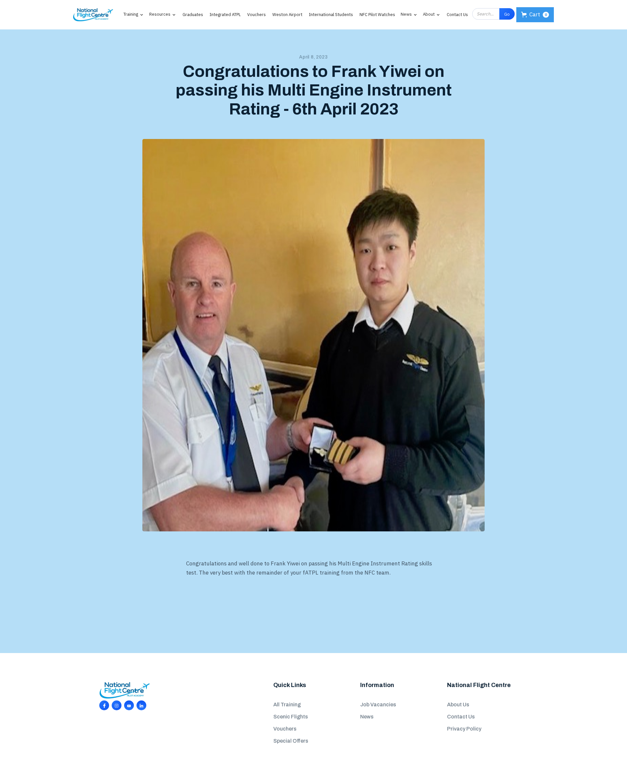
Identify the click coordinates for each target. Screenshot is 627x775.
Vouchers (256, 14)
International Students (331, 14)
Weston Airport (287, 14)
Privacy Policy (464, 729)
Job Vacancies (378, 704)
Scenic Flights (290, 716)
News (367, 716)
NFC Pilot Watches (377, 14)
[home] (93, 15)
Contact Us (457, 14)
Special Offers (290, 741)
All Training (287, 704)
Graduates (193, 14)
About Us (458, 704)
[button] (131, 14)
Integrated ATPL (225, 14)
